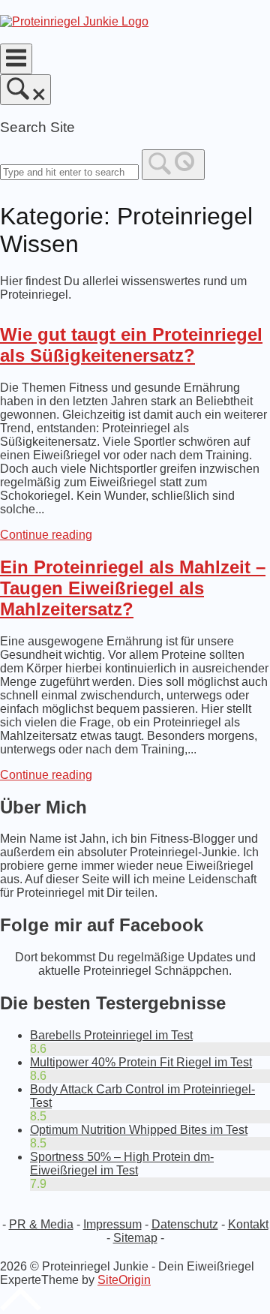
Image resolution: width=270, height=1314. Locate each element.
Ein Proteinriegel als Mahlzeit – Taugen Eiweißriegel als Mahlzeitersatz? (133, 588)
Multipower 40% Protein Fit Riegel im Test (141, 1062)
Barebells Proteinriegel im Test (111, 1035)
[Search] (173, 164)
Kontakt (248, 1224)
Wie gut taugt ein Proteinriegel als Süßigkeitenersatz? (131, 344)
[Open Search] (25, 89)
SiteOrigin (124, 1279)
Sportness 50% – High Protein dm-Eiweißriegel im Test (122, 1163)
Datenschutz (185, 1224)
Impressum (112, 1224)
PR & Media (41, 1224)
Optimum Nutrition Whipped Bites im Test (139, 1129)
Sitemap (135, 1237)
